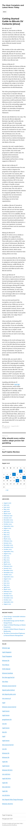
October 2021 (7, 600)
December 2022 (8, 570)
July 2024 (6, 530)
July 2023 (6, 555)
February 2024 (8, 541)
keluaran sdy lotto (7, 803)
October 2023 (8, 549)
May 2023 (6, 560)
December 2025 (8, 520)
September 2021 (8, 602)
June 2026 (7, 507)
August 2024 (7, 528)
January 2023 (7, 568)
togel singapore (6, 652)
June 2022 (7, 583)
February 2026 (8, 515)
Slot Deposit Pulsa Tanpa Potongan (12, 799)
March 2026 (7, 513)
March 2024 (7, 539)
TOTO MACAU (6, 669)
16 (24, 477)
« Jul (7, 490)
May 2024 (6, 534)
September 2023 (8, 551)
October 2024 (8, 524)
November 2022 (8, 572)
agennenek (7, 426)
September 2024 (8, 526)
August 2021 (7, 604)
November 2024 (8, 522)
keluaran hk (5, 660)
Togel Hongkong (7, 815)
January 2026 (8, 518)
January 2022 (7, 593)
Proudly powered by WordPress (9, 825)
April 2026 (7, 511)
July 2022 (6, 581)
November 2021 (8, 598)
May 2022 (6, 585)
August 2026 (7, 503)
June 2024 (7, 532)
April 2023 (7, 562)
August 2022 (7, 579)
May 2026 (7, 509)
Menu (4, 11)
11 (7, 477)
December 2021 (8, 595)
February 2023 (8, 566)
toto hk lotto (6, 795)
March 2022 (7, 589)
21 (17, 480)
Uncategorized (5, 427)
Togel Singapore (7, 656)
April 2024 (7, 536)
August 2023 (7, 553)
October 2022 (8, 574)
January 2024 (7, 543)
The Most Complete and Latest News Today (13, 6)
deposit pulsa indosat (8, 690)
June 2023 (7, 558)
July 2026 (6, 505)
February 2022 (8, 591)
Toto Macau (5, 664)
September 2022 (8, 576)
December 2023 (8, 545)
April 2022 (7, 587)
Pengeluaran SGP (7, 819)
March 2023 (7, 564)
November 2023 (8, 547)
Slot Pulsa (5, 681)
